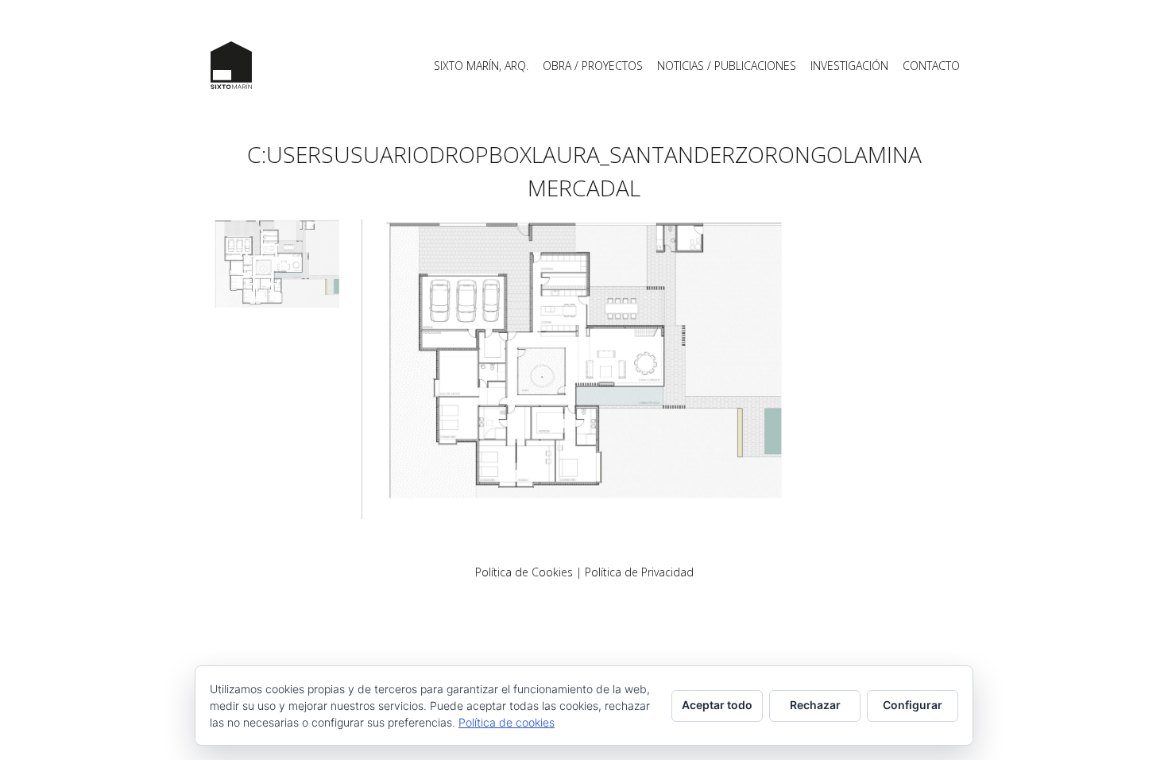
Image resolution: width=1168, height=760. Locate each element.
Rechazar (815, 705)
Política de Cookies (524, 572)
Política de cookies (506, 722)
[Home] (231, 65)
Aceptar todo (717, 705)
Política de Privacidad (639, 572)
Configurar (912, 705)
